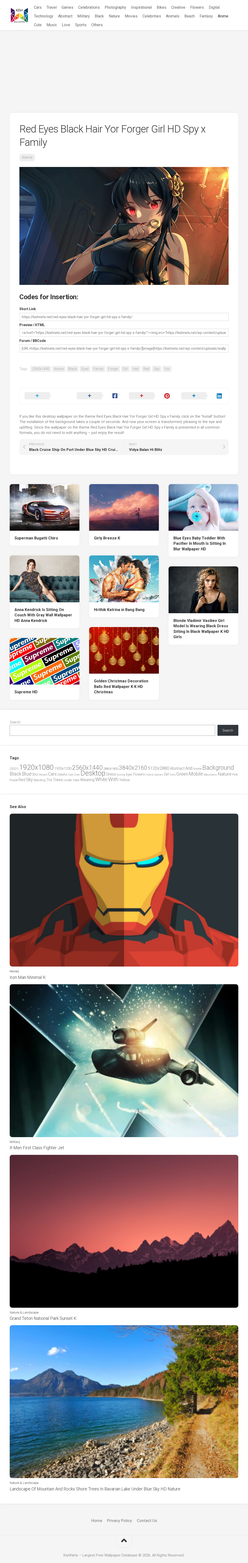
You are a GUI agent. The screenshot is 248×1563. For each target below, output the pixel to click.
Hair (135, 369)
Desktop (93, 773)
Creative (178, 7)
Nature (114, 16)
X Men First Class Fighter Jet (37, 1147)
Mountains (210, 774)
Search (15, 722)
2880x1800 (110, 768)
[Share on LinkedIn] (202, 396)
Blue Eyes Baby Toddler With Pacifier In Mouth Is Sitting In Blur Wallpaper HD (199, 543)
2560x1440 (40, 369)
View (76, 780)
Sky (29, 779)
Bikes (161, 7)
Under (68, 780)
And (188, 768)
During (121, 774)
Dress (111, 774)
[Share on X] (46, 396)
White (101, 779)
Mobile (196, 774)
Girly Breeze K (107, 538)
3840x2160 (133, 767)
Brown (43, 774)
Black (99, 16)
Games (67, 7)
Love (66, 25)
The (49, 780)
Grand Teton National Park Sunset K (43, 1318)
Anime (223, 16)
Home (96, 1520)
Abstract (65, 16)
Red (146, 369)
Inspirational (141, 7)
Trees (58, 779)
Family (98, 369)
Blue (27, 774)
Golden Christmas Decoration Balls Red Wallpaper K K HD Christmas (121, 686)
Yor (167, 369)
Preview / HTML (32, 325)
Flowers (197, 7)
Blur (35, 774)
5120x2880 (158, 768)
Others (97, 25)
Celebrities (151, 16)
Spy (157, 369)
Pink (235, 774)
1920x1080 (36, 767)
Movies (131, 16)
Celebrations (89, 7)
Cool (70, 774)
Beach (189, 16)
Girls (173, 774)
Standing (39, 780)
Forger (113, 369)
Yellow (124, 780)
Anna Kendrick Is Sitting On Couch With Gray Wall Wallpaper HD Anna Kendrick (43, 615)
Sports (80, 25)
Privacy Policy (119, 1520)
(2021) (14, 768)
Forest (150, 774)
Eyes (85, 369)
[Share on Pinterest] (150, 396)
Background (218, 767)
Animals (172, 16)
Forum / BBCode (32, 341)
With (113, 779)
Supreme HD (26, 692)
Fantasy (206, 16)
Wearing (87, 779)
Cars (38, 7)
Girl (125, 369)
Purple (14, 780)
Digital (214, 7)
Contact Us (147, 1520)
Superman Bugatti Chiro (36, 538)
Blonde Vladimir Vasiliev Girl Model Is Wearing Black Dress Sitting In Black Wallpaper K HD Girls (201, 628)
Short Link (27, 309)
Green (182, 774)
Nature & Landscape (24, 1312)
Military (83, 16)
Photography (115, 7)
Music (51, 25)
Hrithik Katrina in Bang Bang (119, 609)
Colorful (62, 774)
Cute (38, 25)
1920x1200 (62, 768)
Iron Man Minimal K (28, 977)
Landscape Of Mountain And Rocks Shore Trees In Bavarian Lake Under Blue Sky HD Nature (95, 1488)
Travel (51, 7)
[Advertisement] (124, 67)
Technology (43, 16)
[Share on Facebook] (98, 396)
